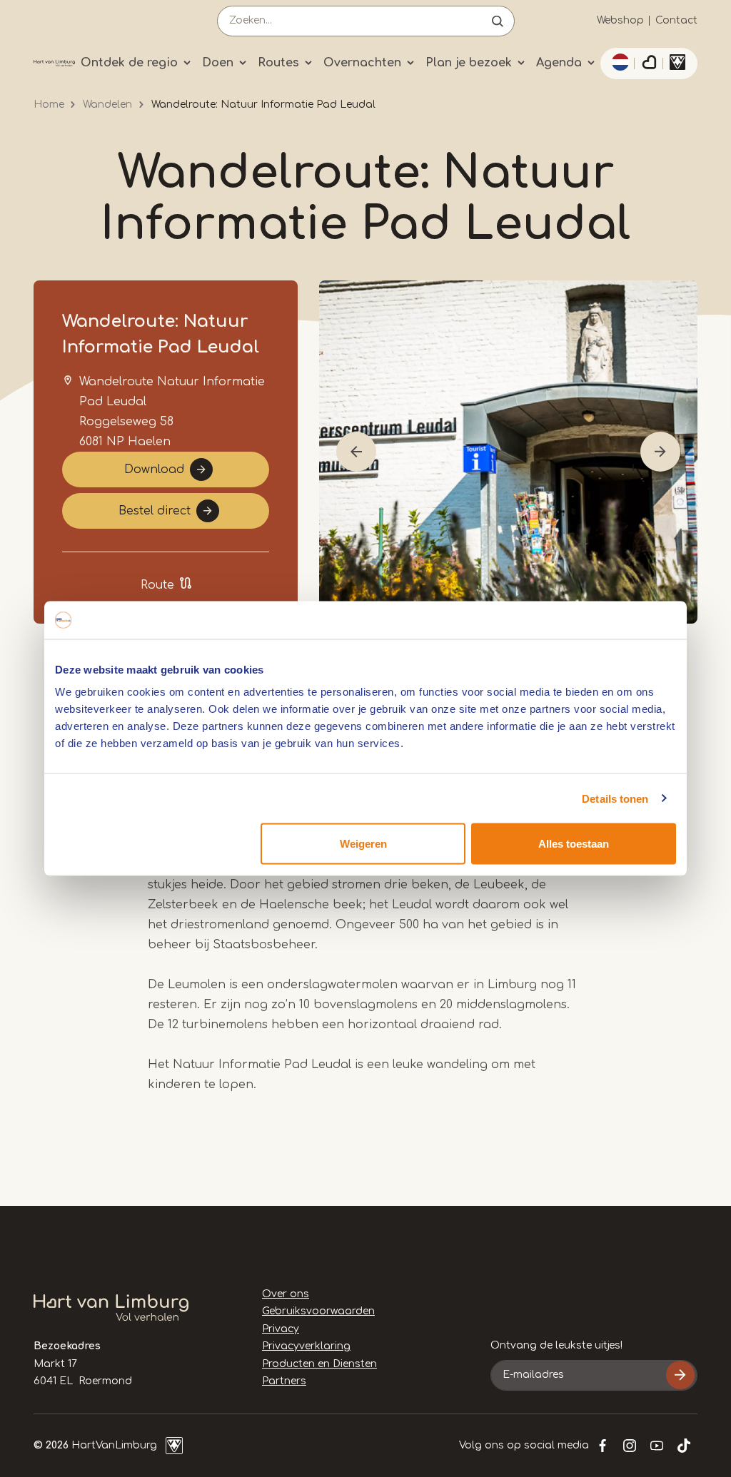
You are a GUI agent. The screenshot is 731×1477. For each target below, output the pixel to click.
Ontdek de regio (129, 62)
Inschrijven (680, 1375)
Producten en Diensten (319, 1364)
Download (154, 469)
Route (157, 585)
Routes (278, 62)
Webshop (620, 20)
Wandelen (107, 104)
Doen (217, 62)
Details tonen (615, 798)
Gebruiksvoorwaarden (318, 1311)
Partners (284, 1381)
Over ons (285, 1294)
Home (49, 104)
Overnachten (362, 62)
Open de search (497, 21)
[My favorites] (648, 63)
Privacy (280, 1329)
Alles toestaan (573, 844)
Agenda (559, 62)
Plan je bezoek (468, 62)
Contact (676, 20)
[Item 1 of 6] (508, 452)
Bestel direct (155, 510)
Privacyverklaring (306, 1346)
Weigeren (363, 844)
